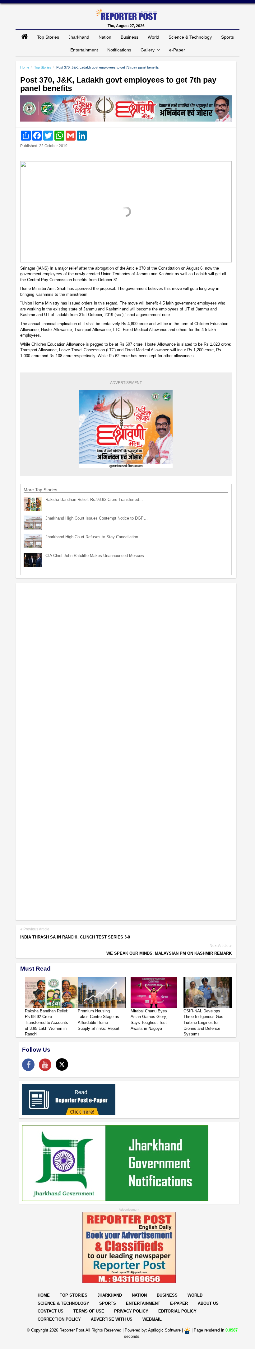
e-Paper (177, 49)
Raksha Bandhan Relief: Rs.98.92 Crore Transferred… (94, 499)
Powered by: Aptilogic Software (153, 1330)
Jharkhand (78, 37)
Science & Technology (190, 37)
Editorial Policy (177, 1311)
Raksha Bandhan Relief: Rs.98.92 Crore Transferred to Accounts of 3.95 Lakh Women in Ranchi (46, 1022)
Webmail (152, 1319)
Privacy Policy (131, 1311)
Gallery (149, 49)
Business (129, 37)
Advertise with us (111, 1319)
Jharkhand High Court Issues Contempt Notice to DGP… (96, 518)
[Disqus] (126, 668)
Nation (105, 37)
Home (24, 67)
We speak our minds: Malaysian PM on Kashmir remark (169, 953)
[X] (62, 1064)
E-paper (179, 1303)
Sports (227, 37)
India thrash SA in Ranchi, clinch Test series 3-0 (75, 937)
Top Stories (48, 37)
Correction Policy (59, 1319)
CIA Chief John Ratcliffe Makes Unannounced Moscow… (96, 555)
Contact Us (50, 1311)
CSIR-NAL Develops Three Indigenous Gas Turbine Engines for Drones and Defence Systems (203, 1022)
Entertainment (84, 49)
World (153, 37)
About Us (208, 1303)
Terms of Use (88, 1311)
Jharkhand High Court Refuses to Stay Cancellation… (93, 537)
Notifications (119, 49)
